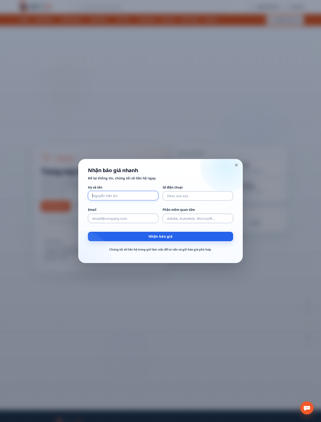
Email (92, 210)
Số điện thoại (173, 188)
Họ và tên (95, 188)
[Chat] (306, 407)
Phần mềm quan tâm (179, 210)
